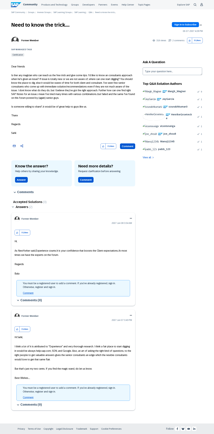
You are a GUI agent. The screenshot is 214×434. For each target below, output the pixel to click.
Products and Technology (54, 4)
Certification (18, 55)
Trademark (81, 429)
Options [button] (200, 25)
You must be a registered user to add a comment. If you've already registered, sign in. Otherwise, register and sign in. (69, 285)
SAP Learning (80, 12)
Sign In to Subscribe (185, 24)
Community (30, 4)
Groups (75, 4)
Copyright (48, 429)
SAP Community (18, 12)
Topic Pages (144, 4)
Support (94, 429)
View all (147, 157)
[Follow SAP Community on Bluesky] (183, 429)
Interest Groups (44, 12)
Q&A (90, 12)
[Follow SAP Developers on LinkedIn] (194, 429)
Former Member (30, 40)
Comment (127, 146)
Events (114, 4)
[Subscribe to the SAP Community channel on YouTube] (188, 429)
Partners (103, 4)
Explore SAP (183, 4)
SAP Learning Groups (62, 12)
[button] (189, 40)
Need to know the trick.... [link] (105, 12)
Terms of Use (34, 429)
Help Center (128, 4)
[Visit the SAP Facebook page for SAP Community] (177, 429)
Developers (89, 4)
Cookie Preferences (111, 429)
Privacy (21, 429)
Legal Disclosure (64, 429)
